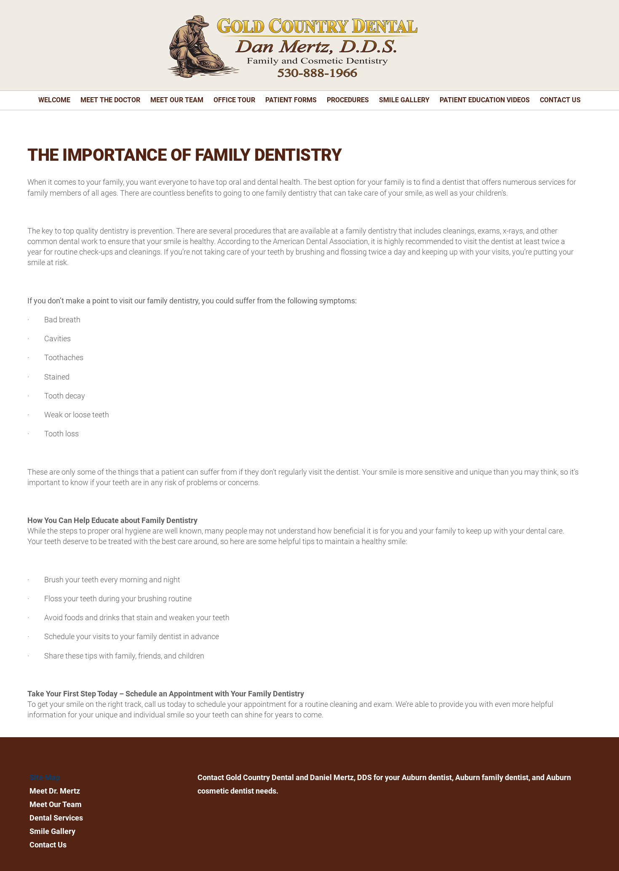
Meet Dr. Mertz (54, 790)
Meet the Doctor (110, 100)
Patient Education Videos (485, 100)
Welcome (54, 100)
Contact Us (560, 100)
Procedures (348, 100)
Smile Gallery (404, 100)
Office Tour (234, 100)
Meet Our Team (176, 100)
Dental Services (56, 817)
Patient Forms (291, 100)
